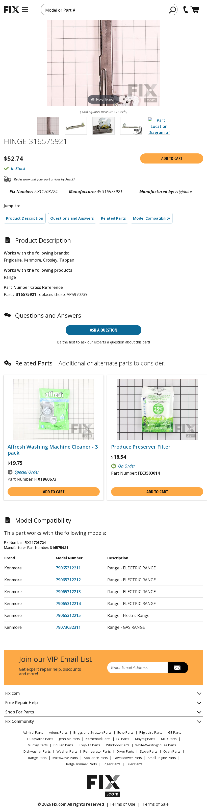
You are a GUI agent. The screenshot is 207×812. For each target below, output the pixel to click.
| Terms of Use (120, 804)
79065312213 (68, 591)
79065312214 (68, 603)
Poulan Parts (63, 745)
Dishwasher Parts (37, 751)
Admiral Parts (33, 732)
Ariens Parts (58, 732)
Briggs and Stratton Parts (92, 732)
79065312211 (68, 568)
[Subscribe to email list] (178, 667)
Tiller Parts (134, 764)
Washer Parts (67, 751)
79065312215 (68, 615)
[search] (172, 10)
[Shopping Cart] (194, 9)
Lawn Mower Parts (128, 757)
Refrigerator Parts (97, 751)
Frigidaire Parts (150, 732)
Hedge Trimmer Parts (81, 764)
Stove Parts (149, 751)
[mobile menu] (25, 9)
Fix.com (12, 693)
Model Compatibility (151, 218)
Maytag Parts (145, 738)
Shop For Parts (19, 712)
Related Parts (113, 218)
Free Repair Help (21, 702)
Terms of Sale (155, 804)
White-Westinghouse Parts (155, 745)
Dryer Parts (125, 751)
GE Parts (174, 732)
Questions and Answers (72, 218)
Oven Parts (171, 751)
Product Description (24, 218)
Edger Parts (111, 764)
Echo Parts (125, 732)
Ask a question (103, 330)
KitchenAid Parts (98, 738)
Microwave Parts (65, 757)
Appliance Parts (96, 757)
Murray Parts (38, 745)
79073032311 (68, 627)
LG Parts (122, 738)
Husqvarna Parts (40, 738)
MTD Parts (169, 738)
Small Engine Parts (162, 757)
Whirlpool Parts (118, 745)
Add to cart (171, 158)
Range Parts (37, 757)
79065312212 (68, 580)
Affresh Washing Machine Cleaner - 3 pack (53, 450)
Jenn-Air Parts (69, 738)
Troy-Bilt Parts (89, 745)
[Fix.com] (11, 9)
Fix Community (19, 721)
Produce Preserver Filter (140, 447)
